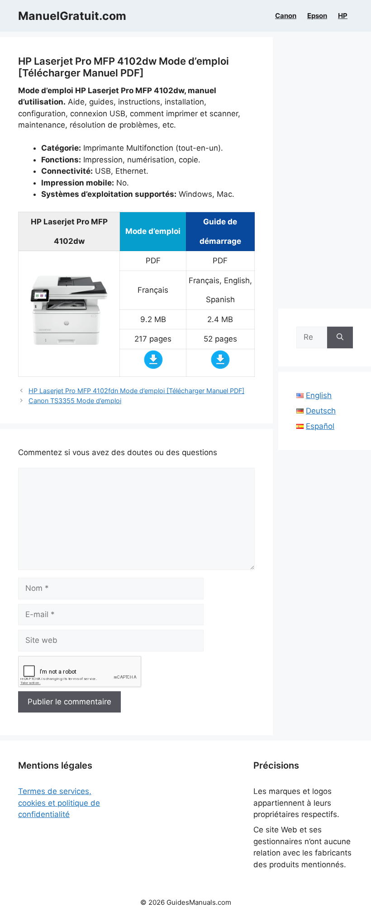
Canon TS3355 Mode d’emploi (75, 400)
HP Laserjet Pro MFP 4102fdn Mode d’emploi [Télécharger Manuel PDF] (136, 390)
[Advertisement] (324, 173)
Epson (317, 16)
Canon (285, 16)
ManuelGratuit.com (72, 16)
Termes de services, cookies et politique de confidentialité (59, 803)
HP (342, 16)
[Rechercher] (340, 337)
